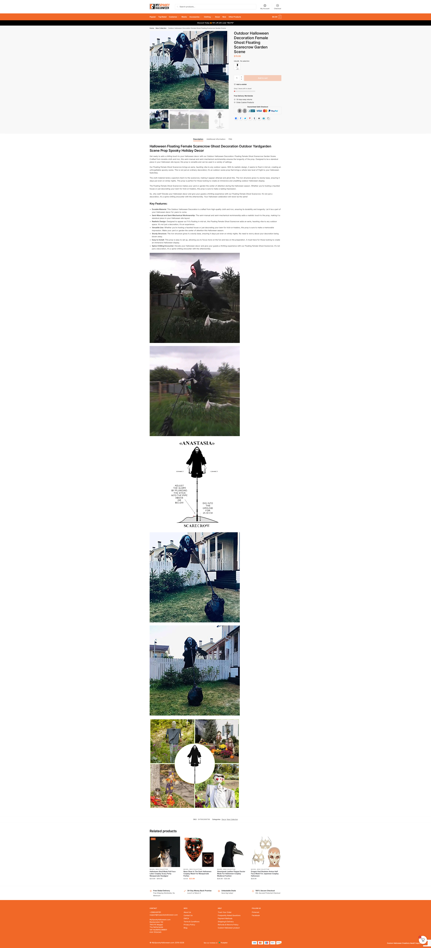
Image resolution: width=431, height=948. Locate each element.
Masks (152, 869)
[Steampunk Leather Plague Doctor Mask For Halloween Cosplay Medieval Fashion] (232, 852)
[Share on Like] (236, 118)
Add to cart (263, 78)
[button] (225, 70)
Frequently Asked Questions (229, 915)
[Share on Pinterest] (250, 118)
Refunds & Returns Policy (228, 925)
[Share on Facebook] (241, 118)
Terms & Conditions (191, 922)
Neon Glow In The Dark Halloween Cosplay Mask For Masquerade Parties (197, 873)
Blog (185, 928)
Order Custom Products (245, 102)
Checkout (277, 8)
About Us (187, 912)
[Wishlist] (176, 840)
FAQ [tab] (230, 139)
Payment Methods (225, 918)
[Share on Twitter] (245, 118)
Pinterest (255, 912)
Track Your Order (225, 912)
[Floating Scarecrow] (237, 66)
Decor (224, 819)
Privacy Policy (189, 925)
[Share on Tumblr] (254, 118)
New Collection (161, 28)
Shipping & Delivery (226, 922)
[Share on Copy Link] (268, 118)
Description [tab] (198, 139)
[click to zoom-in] (189, 70)
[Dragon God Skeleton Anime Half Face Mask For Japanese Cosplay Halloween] (266, 852)
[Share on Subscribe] (264, 118)
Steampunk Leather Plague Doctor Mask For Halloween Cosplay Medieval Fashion (231, 873)
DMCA (186, 918)
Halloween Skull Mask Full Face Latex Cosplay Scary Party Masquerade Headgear (163, 873)
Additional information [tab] (216, 139)
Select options (164, 883)
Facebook (256, 915)
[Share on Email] (259, 118)
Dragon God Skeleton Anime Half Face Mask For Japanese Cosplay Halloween (265, 873)
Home (152, 28)
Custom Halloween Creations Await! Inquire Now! (406, 943)
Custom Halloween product (229, 928)
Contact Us (188, 915)
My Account (264, 8)
